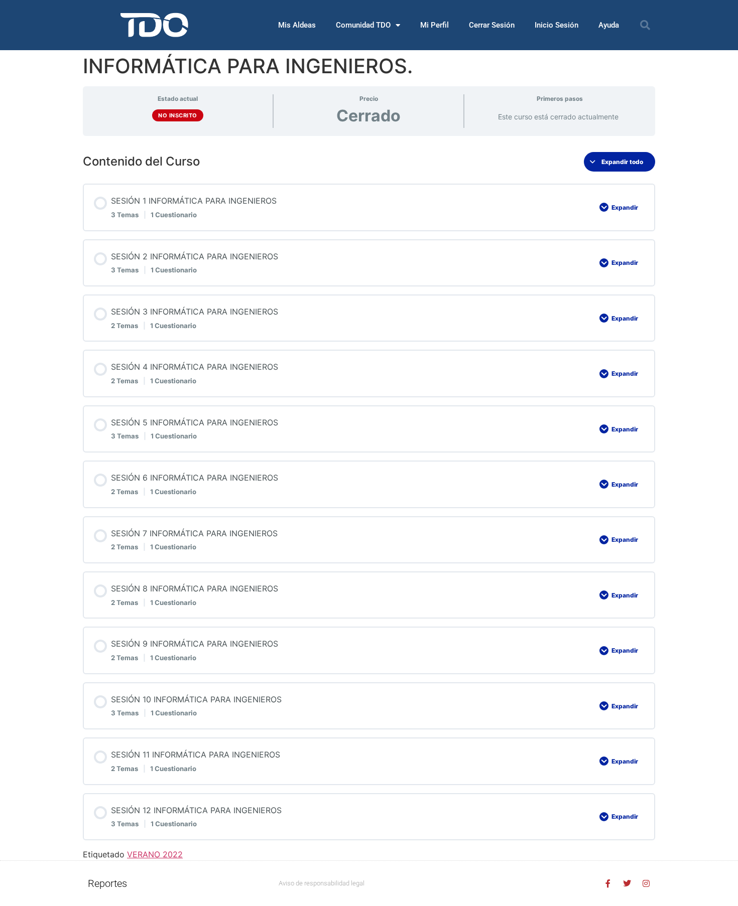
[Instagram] (646, 883)
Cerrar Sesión (492, 25)
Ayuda (608, 25)
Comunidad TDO (363, 25)
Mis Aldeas (297, 25)
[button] (645, 25)
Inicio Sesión (556, 25)
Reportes (107, 883)
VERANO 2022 (155, 854)
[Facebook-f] (608, 883)
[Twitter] (627, 883)
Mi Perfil (434, 25)
